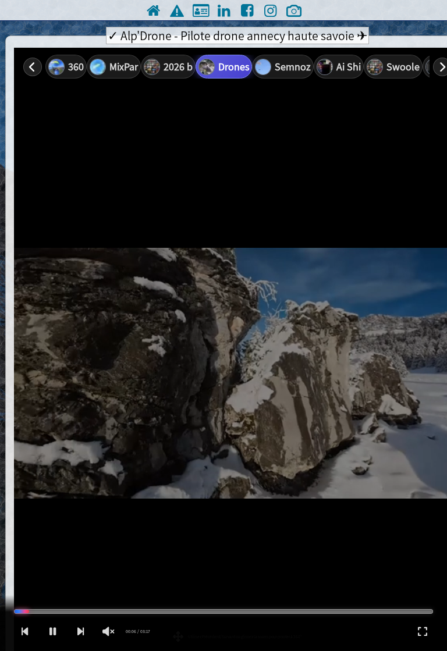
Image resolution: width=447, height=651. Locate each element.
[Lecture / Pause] (52, 631)
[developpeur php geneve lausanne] (176, 10)
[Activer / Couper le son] (108, 631)
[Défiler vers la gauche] (32, 67)
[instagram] (270, 10)
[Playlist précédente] (24, 631)
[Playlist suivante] (80, 631)
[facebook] (247, 10)
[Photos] (293, 10)
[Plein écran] (422, 631)
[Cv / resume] (200, 10)
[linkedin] (223, 10)
